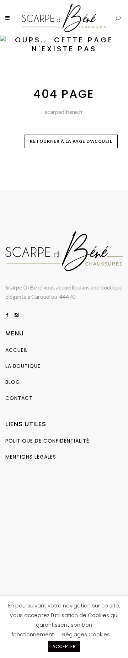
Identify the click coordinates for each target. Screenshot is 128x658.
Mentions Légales (30, 456)
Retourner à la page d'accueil (71, 141)
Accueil (16, 350)
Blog (12, 382)
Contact (19, 398)
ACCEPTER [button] (64, 646)
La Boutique (23, 366)
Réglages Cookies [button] (86, 634)
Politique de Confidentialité (47, 440)
